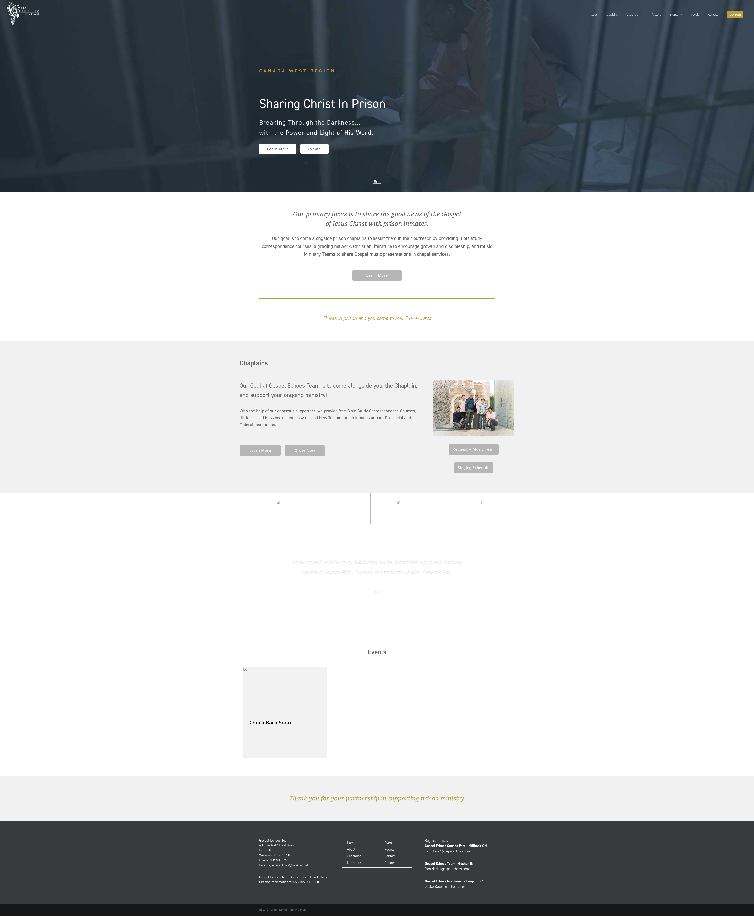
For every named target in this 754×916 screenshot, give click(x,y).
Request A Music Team (474, 449)
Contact (713, 14)
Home (351, 842)
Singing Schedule (473, 467)
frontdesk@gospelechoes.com (447, 868)
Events (674, 14)
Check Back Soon (270, 722)
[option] (285, 712)
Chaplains (612, 14)
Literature (633, 14)
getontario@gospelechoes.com (447, 851)
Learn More (278, 149)
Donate (735, 14)
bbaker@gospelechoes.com (445, 886)
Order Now (305, 450)
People (695, 14)
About (593, 14)
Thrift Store (654, 14)
